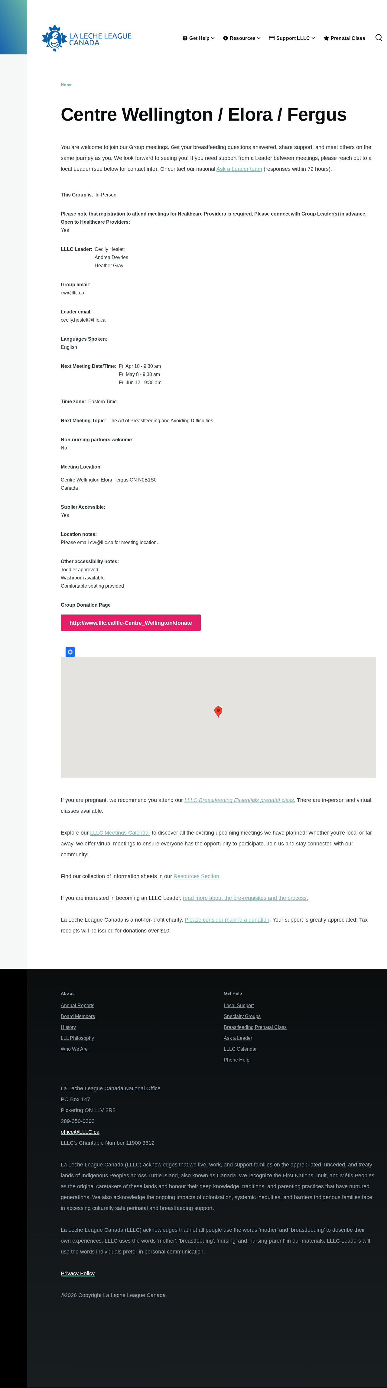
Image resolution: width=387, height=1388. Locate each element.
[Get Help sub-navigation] (216, 38)
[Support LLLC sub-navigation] (317, 38)
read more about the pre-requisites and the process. (245, 898)
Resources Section (196, 876)
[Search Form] (379, 38)
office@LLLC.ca (80, 1132)
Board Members (78, 1016)
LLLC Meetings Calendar (120, 833)
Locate (70, 652)
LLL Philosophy (77, 1038)
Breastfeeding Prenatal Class (255, 1027)
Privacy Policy (78, 1273)
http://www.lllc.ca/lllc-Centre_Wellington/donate (131, 623)
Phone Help (236, 1059)
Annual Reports (77, 1005)
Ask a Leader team (239, 169)
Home (67, 84)
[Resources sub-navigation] (262, 38)
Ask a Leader (238, 1038)
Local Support (239, 1005)
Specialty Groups (242, 1016)
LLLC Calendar (240, 1049)
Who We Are (74, 1049)
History (68, 1027)
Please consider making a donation (227, 920)
